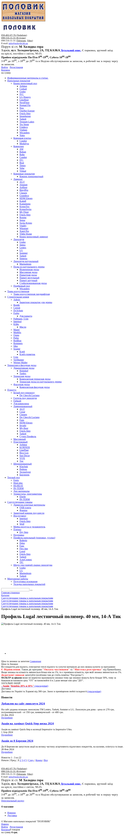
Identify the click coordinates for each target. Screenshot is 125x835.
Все (46, 760)
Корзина (5, 70)
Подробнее (7, 717)
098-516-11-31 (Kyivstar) (13, 38)
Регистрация (16, 67)
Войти (4, 67)
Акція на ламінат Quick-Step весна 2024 (27, 723)
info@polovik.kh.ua (18, 43)
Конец (39, 760)
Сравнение (35, 661)
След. (31, 760)
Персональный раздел (12, 800)
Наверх (5, 824)
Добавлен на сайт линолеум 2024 (23, 703)
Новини (11, 812)
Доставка (12, 815)
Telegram (21, 40)
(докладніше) (94, 691)
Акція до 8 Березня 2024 (17, 740)
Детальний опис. (71, 50)
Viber (29, 40)
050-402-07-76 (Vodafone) (14, 35)
